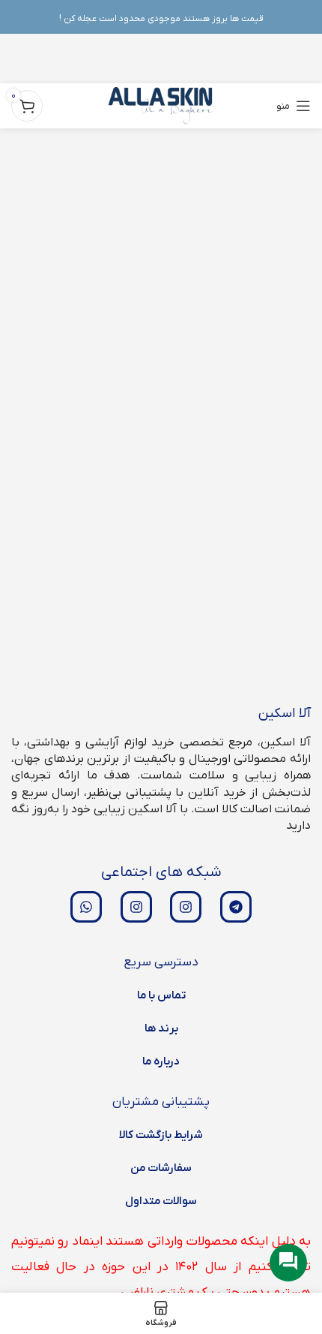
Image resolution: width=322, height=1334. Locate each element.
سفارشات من (161, 1168)
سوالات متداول (161, 1201)
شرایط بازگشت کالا (161, 1135)
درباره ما (161, 1061)
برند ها (161, 1028)
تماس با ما (161, 995)
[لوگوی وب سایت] (161, 105)
